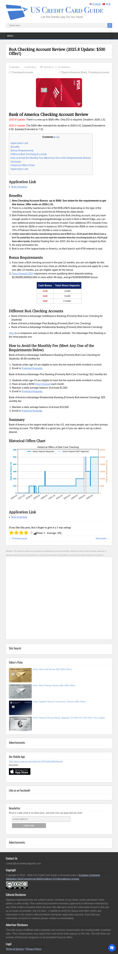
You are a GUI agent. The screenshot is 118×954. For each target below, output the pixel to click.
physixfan (15, 67)
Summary (16, 161)
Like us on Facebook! (19, 790)
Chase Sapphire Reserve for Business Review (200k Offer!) (59, 702)
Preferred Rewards (32, 368)
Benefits (15, 147)
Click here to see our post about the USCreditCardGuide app (36, 761)
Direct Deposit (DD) (22, 273)
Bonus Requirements (22, 150)
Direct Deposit (43, 384)
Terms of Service (15, 949)
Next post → (102, 538)
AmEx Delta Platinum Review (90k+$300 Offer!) (54, 685)
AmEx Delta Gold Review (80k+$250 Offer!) (52, 669)
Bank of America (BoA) (74, 72)
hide (56, 137)
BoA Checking (19, 187)
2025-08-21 (31, 67)
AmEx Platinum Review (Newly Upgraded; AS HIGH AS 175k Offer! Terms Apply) (69, 718)
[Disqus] (59, 597)
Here (11, 333)
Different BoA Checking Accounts (29, 154)
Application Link (19, 143)
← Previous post (18, 538)
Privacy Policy (33, 949)
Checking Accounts (22, 72)
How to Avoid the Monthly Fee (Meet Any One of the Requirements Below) (51, 158)
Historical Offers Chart (23, 165)
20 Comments (64, 67)
